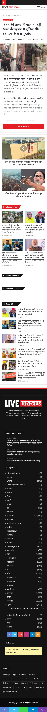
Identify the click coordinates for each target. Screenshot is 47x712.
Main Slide (16, 15)
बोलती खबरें (11, 589)
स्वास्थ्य (9, 626)
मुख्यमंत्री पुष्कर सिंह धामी (10, 691)
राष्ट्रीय (9, 604)
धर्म (8, 569)
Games (10, 488)
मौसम (9, 597)
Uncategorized (13, 546)
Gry (8, 496)
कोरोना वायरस (40, 687)
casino (9, 477)
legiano (10, 511)
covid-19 (6, 679)
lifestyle (37, 679)
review (10, 535)
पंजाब (11, 585)
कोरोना (30, 687)
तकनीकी (10, 565)
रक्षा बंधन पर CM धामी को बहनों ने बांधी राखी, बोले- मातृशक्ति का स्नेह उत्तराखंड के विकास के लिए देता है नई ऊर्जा (31, 352)
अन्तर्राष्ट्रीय (10, 550)
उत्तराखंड (12, 581)
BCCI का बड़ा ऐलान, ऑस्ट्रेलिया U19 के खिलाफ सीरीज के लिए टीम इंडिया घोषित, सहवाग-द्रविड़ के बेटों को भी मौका (12, 257)
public (9, 527)
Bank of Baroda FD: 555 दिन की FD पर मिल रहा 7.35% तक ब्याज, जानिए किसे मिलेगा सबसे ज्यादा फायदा (31, 375)
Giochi (9, 492)
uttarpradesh (20, 687)
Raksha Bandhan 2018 (19, 615)
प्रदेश (12, 20)
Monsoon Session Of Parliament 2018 (26, 608)
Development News (16, 484)
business (22, 675)
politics (15, 683)
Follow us (10, 643)
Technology (34, 683)
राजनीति (10, 601)
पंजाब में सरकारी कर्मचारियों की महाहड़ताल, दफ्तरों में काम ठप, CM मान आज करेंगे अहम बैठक (30, 364)
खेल (8, 554)
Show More (23, 126)
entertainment (18, 679)
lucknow (6, 683)
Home (7, 15)
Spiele (9, 542)
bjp (14, 675)
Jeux (9, 504)
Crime (9, 481)
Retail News (12, 531)
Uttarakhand (7, 687)
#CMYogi (6, 675)
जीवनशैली (10, 562)
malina (10, 519)
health (28, 679)
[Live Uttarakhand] (10, 7)
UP (43, 683)
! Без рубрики (13, 473)
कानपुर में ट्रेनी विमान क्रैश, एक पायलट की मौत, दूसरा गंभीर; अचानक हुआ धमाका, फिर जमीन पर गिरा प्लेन (11, 229)
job (8, 508)
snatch (10, 538)
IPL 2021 (13, 558)
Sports (23, 683)
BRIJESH (5, 39)
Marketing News (14, 523)
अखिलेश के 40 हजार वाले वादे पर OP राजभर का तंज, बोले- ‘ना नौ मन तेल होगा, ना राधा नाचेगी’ (34, 229)
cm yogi (32, 675)
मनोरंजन (10, 593)
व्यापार (9, 619)
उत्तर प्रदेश (12, 577)
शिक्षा (8, 623)
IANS (9, 500)
